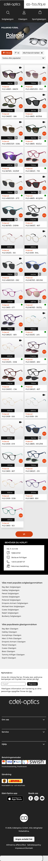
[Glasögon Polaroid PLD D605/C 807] (36, 209)
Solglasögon (8, 19)
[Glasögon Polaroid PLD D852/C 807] (36, 373)
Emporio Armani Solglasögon (15, 603)
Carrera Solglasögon (11, 597)
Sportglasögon (39, 19)
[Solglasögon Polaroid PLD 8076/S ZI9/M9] (12, 209)
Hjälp (4, 744)
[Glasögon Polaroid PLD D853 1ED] (12, 509)
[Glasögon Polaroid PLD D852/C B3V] (12, 318)
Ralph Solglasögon (10, 613)
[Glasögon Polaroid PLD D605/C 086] (12, 100)
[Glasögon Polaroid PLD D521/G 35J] (12, 237)
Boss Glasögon (8, 651)
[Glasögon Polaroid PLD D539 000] (12, 400)
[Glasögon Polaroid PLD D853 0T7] (12, 291)
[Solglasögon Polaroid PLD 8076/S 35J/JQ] (36, 291)
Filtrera (8, 53)
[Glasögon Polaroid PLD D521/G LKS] (36, 318)
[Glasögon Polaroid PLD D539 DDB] (12, 482)
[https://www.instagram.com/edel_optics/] (36, 798)
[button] (12, 4)
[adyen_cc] (4, 762)
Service (5, 732)
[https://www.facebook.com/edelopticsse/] (30, 798)
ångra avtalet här (24, 839)
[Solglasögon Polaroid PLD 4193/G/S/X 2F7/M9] (12, 182)
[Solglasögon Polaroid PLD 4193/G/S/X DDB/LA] (12, 127)
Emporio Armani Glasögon (14, 642)
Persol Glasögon (9, 645)
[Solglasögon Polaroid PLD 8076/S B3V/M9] (36, 264)
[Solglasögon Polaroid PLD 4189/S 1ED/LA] (36, 127)
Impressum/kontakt (24, 848)
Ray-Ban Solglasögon (11, 587)
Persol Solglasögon (10, 593)
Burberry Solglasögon (11, 616)
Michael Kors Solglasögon (13, 606)
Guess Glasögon (9, 648)
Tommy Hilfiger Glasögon (13, 654)
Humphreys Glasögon (11, 635)
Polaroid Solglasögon (11, 600)
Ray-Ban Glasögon (10, 629)
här (30, 691)
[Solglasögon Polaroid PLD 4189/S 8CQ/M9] (36, 182)
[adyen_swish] (34, 762)
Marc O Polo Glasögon (11, 638)
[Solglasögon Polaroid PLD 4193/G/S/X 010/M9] (12, 264)
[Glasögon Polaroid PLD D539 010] (36, 400)
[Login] (24, 12)
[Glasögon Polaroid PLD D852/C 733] (36, 155)
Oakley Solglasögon (10, 590)
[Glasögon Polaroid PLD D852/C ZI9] (36, 455)
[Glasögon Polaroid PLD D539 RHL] (36, 237)
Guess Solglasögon (10, 610)
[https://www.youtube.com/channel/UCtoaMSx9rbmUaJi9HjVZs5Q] (42, 798)
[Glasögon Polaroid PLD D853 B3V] (36, 482)
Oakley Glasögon (9, 632)
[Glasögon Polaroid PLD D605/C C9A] (12, 373)
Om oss (5, 719)
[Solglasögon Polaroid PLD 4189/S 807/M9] (36, 100)
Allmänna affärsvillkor (16, 845)
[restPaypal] (17, 762)
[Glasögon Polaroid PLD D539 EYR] (12, 428)
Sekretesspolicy (34, 845)
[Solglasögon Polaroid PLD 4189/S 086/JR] (12, 73)
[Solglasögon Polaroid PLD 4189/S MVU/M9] (36, 428)
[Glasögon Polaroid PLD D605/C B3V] (36, 346)
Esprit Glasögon (9, 658)
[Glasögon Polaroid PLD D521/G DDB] (12, 346)
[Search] (8, 12)
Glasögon (22, 19)
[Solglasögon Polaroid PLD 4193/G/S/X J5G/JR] (36, 73)
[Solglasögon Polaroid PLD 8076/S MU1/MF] (12, 155)
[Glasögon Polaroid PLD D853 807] (12, 455)
